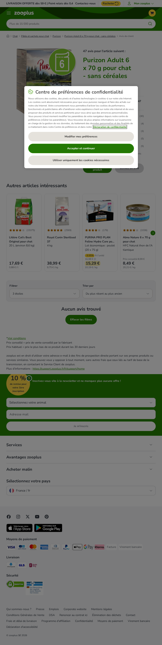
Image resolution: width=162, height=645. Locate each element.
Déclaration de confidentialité (110, 127)
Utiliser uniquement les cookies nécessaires (81, 160)
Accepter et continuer (81, 148)
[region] (81, 127)
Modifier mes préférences (81, 136)
